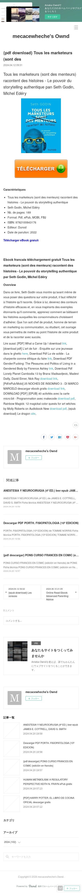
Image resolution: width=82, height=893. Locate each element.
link (64, 343)
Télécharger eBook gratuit (21, 240)
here (25, 353)
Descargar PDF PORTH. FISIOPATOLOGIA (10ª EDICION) (41, 523)
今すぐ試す (53, 16)
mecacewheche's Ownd (41, 36)
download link (48, 378)
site (33, 413)
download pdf (66, 398)
